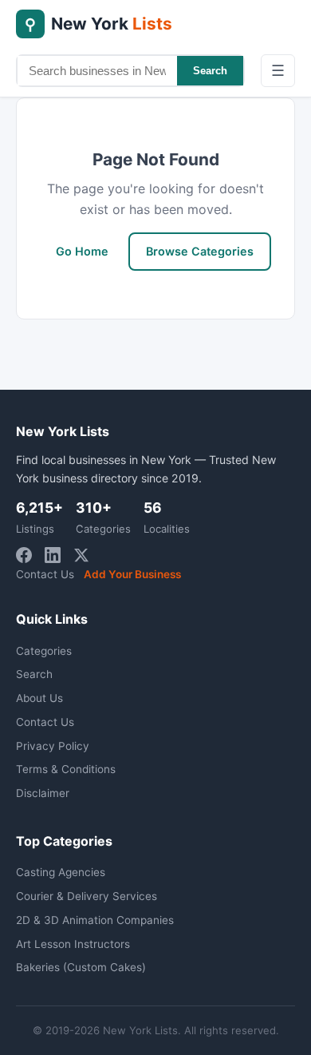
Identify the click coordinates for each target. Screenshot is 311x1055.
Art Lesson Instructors (73, 944)
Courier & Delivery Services (86, 896)
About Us (39, 698)
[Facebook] (24, 555)
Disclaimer (42, 793)
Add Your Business (132, 574)
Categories (44, 651)
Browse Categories (200, 251)
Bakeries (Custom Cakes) (81, 967)
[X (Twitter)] (81, 555)
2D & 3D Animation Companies (95, 920)
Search (210, 71)
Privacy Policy (52, 746)
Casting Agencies (60, 872)
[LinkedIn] (53, 555)
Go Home (82, 251)
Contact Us (45, 574)
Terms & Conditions (66, 769)
